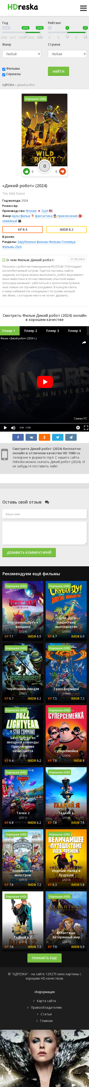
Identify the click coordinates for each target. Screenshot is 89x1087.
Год (5, 23)
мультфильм (21, 216)
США (45, 211)
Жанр (6, 44)
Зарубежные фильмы (32, 242)
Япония (31, 211)
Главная (46, 1021)
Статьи (46, 1014)
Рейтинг (54, 23)
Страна (54, 44)
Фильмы (13, 68)
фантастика (43, 216)
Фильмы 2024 (11, 247)
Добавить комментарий (29, 552)
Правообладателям (46, 1007)
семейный (9, 221)
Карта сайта (46, 1001)
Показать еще (44, 958)
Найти (58, 71)
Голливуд (68, 242)
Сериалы (13, 74)
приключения (68, 216)
